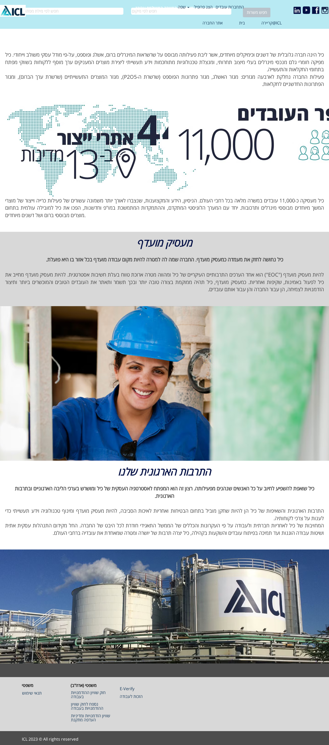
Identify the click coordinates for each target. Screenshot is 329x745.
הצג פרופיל (203, 7)
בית (242, 23)
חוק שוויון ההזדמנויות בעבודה (88, 694)
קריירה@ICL (271, 23)
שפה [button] (182, 7)
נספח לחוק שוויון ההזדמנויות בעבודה (87, 706)
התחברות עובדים (230, 7)
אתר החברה (213, 23)
